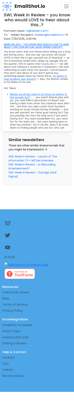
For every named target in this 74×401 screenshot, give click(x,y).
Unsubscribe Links (15, 337)
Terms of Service (15, 304)
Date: (7, 39)
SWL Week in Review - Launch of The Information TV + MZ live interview (33, 158)
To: (6, 35)
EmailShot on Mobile (17, 325)
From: (7, 31)
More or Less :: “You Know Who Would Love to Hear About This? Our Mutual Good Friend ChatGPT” (36, 45)
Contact (8, 357)
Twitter (7, 370)
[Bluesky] (37, 223)
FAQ (5, 363)
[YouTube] (37, 247)
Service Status (13, 376)
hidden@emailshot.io (49, 35)
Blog (5, 298)
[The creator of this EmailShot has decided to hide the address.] (67, 35)
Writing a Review (14, 343)
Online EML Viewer (15, 292)
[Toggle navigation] (66, 6)
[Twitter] (37, 235)
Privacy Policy (12, 310)
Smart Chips (11, 331)
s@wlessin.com (37, 31)
